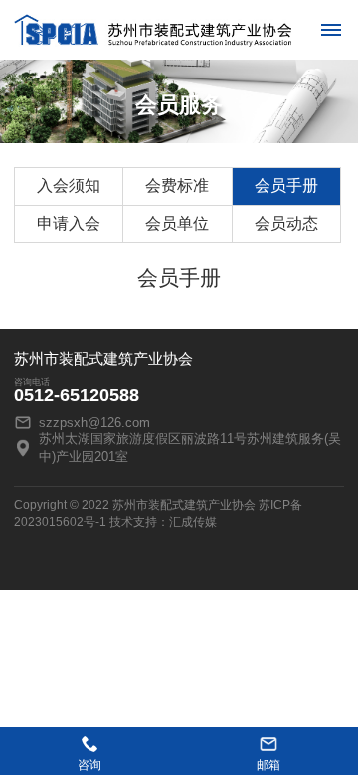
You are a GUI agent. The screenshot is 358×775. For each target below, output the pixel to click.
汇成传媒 (193, 522)
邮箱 (268, 765)
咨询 (89, 765)
